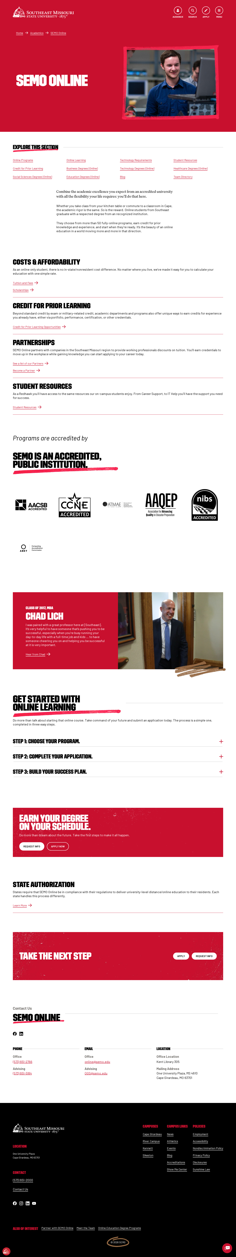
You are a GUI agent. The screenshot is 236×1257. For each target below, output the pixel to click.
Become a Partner (24, 370)
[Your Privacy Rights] (6, 1251)
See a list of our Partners (28, 363)
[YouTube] (34, 1203)
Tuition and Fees (23, 283)
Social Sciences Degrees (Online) (32, 176)
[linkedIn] (28, 1203)
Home (19, 33)
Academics (37, 33)
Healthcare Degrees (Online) (191, 168)
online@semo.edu (97, 1062)
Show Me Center (177, 1169)
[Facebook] (15, 1203)
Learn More (20, 905)
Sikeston (148, 1155)
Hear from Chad (35, 654)
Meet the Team (86, 1228)
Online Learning (76, 160)
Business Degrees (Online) (82, 168)
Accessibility (200, 1141)
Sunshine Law (201, 1169)
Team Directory (183, 176)
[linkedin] (21, 1034)
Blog (122, 176)
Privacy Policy (201, 1155)
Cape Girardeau (152, 1134)
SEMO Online (58, 33)
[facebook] (15, 1034)
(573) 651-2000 (23, 1180)
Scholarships (21, 290)
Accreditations (176, 1162)
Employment (200, 1134)
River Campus (151, 1141)
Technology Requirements (136, 160)
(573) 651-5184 (22, 1073)
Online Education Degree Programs (119, 1228)
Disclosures (200, 1162)
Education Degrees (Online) (83, 176)
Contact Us (20, 1189)
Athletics (172, 1141)
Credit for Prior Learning (28, 168)
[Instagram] (21, 1203)
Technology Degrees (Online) (137, 168)
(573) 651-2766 (22, 1062)
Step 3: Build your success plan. (50, 772)
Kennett (148, 1148)
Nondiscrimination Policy (208, 1148)
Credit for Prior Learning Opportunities (37, 326)
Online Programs (23, 160)
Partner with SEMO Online (57, 1228)
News (170, 1134)
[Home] (43, 12)
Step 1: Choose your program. (46, 741)
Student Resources (185, 160)
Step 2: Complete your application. (52, 756)
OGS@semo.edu (96, 1073)
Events (171, 1148)
